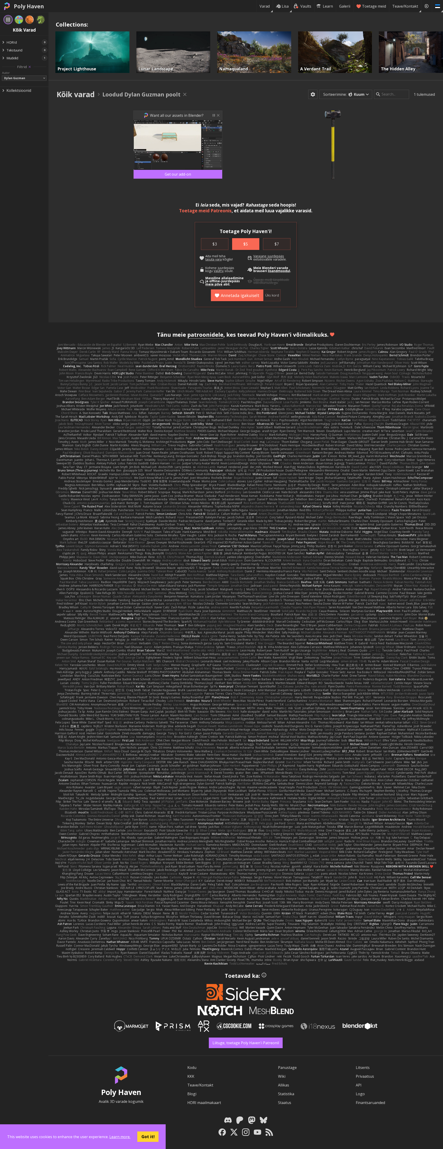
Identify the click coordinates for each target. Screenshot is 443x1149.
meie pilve (213, 284)
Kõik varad (76, 94)
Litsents (363, 1067)
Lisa (285, 6)
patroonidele (205, 334)
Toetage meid (374, 6)
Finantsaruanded (370, 1102)
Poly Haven (29, 6)
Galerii (344, 6)
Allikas (283, 1085)
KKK (190, 1076)
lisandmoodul (279, 271)
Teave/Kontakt (405, 6)
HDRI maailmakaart (204, 1102)
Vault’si (219, 271)
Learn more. (119, 1136)
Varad (265, 6)
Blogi (191, 1093)
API (359, 1085)
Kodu (191, 1067)
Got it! (148, 1136)
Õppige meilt (262, 280)
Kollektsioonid (18, 90)
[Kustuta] (29, 67)
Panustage (287, 1067)
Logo (360, 1093)
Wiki (281, 1076)
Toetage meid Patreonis (205, 210)
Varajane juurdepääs (268, 256)
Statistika (286, 1093)
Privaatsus (365, 1076)
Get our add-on (178, 174)
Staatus (284, 1102)
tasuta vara (213, 259)
